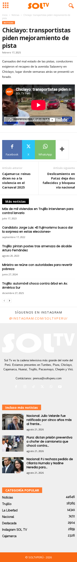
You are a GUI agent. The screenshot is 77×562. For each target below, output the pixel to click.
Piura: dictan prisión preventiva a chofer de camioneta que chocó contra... (49, 441)
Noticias (15, 15)
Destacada (9, 523)
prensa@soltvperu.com (47, 378)
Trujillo (7, 504)
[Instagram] (25, 387)
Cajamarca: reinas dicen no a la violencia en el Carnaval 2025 (16, 180)
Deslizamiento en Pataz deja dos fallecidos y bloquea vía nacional (59, 180)
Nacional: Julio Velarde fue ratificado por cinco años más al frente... (49, 420)
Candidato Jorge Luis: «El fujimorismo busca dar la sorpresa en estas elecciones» (37, 229)
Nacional (8, 516)
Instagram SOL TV (14, 529)
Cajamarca (9, 536)
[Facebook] (17, 387)
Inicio (4, 15)
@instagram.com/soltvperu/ (38, 318)
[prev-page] (4, 300)
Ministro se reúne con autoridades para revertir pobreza (37, 267)
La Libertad (10, 510)
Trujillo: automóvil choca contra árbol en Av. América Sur (35, 285)
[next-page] (9, 300)
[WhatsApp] (52, 387)
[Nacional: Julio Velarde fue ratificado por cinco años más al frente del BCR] (13, 422)
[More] (62, 149)
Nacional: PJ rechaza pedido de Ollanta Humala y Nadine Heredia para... (50, 463)
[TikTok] (34, 387)
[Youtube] (60, 387)
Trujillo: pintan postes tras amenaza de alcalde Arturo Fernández (37, 248)
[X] (43, 387)
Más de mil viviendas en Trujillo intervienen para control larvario (37, 211)
